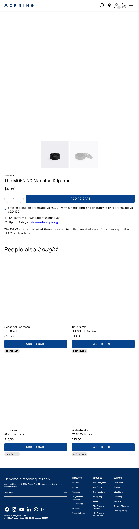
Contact (117, 487)
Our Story (97, 487)
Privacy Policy (120, 510)
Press (95, 501)
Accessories (77, 504)
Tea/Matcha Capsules (77, 497)
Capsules (76, 492)
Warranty (118, 496)
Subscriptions (78, 513)
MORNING (9, 175)
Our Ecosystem (100, 482)
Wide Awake (80, 430)
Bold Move (79, 327)
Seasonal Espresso (17, 327)
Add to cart (80, 199)
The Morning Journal (98, 507)
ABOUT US (97, 478)
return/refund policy (43, 222)
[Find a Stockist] (109, 5)
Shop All (75, 482)
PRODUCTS (77, 478)
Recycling (97, 496)
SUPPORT (118, 478)
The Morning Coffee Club (98, 514)
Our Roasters (99, 492)
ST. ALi (14, 434)
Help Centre (119, 482)
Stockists (118, 492)
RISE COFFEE (84, 331)
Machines (76, 487)
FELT (10, 331)
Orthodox (10, 430)
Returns (117, 501)
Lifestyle (76, 508)
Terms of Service (121, 506)
